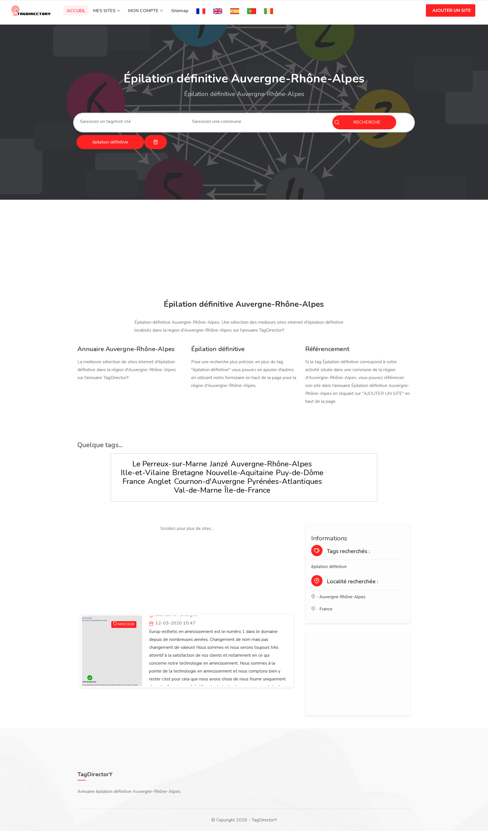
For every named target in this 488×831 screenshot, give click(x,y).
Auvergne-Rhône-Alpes (271, 464)
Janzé (219, 464)
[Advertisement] (242, 250)
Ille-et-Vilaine (145, 472)
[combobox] (132, 121)
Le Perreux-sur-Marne (169, 464)
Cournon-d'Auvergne (209, 481)
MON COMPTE (143, 11)
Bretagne (187, 472)
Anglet (159, 481)
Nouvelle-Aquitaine (239, 472)
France (134, 481)
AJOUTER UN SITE (451, 10)
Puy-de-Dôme (299, 472)
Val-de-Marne (198, 490)
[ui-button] (155, 142)
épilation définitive (329, 566)
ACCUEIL (76, 11)
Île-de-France (247, 490)
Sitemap (179, 11)
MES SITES (104, 11)
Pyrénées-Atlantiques (284, 481)
